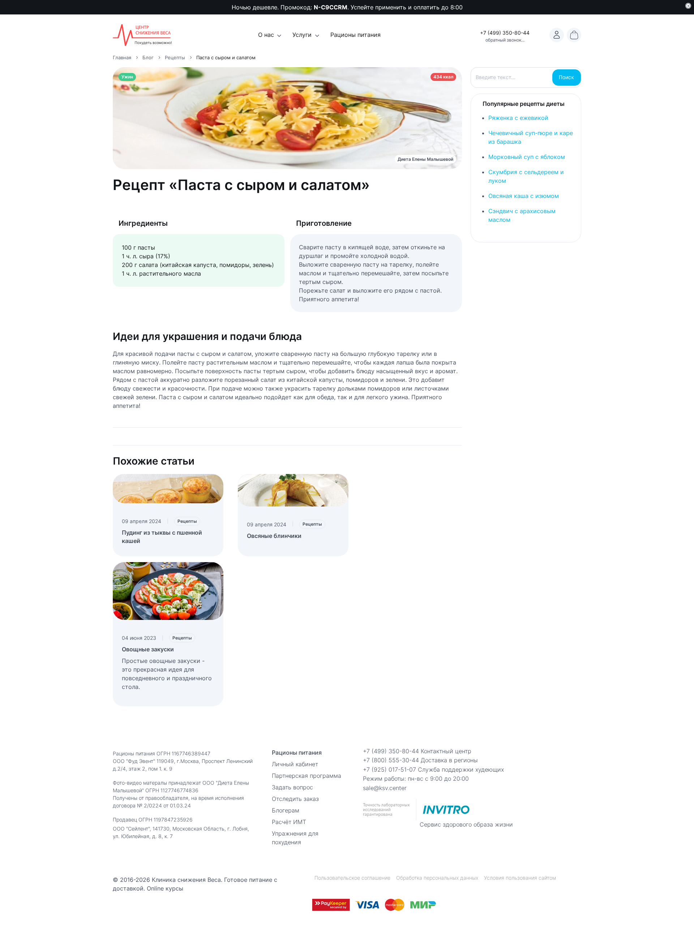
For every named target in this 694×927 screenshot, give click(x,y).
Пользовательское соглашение (352, 878)
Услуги (302, 34)
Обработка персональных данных (437, 878)
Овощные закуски (148, 649)
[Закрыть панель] (688, 6)
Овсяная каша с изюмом (523, 195)
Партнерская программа (306, 775)
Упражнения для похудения (295, 838)
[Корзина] (574, 35)
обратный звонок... (504, 40)
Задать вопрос (292, 787)
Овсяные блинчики (274, 535)
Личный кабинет (295, 764)
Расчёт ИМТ (289, 821)
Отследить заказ (295, 798)
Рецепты (187, 521)
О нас (266, 34)
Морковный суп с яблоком (526, 156)
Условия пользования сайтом (520, 878)
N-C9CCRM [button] (330, 7)
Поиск (566, 77)
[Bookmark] (556, 35)
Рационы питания (355, 34)
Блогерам (285, 810)
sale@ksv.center (385, 788)
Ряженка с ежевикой (518, 117)
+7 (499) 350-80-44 (505, 33)
